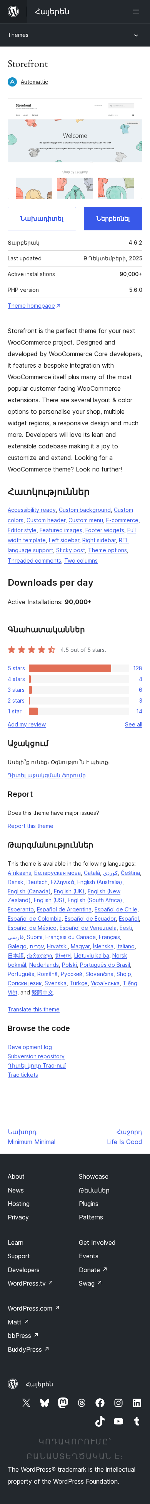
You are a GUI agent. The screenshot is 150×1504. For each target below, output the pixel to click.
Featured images (61, 530)
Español (129, 918)
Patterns (91, 1217)
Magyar (80, 946)
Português (21, 974)
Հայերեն (39, 1384)
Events (88, 1256)
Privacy (18, 1217)
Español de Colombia (35, 918)
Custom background (85, 509)
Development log (30, 1047)
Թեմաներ (94, 1190)
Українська (105, 983)
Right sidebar (99, 540)
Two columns (81, 560)
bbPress (23, 1335)
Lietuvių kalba (91, 955)
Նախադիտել (41, 218)
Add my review (27, 724)
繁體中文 (42, 992)
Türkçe (79, 983)
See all (133, 724)
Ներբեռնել (113, 218)
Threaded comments (34, 560)
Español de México (32, 927)
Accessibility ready (32, 509)
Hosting (19, 1204)
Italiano (126, 946)
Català (92, 872)
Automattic (34, 81)
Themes (18, 35)
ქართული (39, 955)
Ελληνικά (62, 882)
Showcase (93, 1176)
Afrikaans (19, 872)
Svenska (56, 983)
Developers (24, 1270)
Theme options (107, 550)
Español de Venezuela (88, 927)
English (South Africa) (95, 900)
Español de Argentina (64, 909)
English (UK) (69, 891)
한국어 (63, 955)
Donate (93, 1270)
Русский (71, 974)
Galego (17, 946)
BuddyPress (29, 1349)
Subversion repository (36, 1056)
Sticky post (70, 550)
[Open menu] (137, 11)
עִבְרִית (37, 946)
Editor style (22, 530)
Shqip (124, 974)
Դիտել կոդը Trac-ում (37, 1065)
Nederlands (44, 964)
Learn (15, 1242)
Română (47, 974)
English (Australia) (99, 882)
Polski (69, 964)
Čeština (130, 872)
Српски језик (25, 983)
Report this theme (30, 826)
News (16, 1190)
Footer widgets (104, 530)
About (16, 1176)
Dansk (15, 882)
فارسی (16, 937)
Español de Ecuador (90, 918)
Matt (18, 1322)
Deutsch (37, 882)
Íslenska (103, 946)
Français (109, 937)
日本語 (16, 955)
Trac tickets (23, 1074)
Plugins (88, 1204)
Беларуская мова (57, 872)
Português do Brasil (105, 964)
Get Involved (97, 1242)
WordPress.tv (30, 1283)
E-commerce (122, 520)
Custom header (46, 520)
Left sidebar (64, 540)
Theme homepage (31, 305)
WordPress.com (34, 1308)
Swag (90, 1283)
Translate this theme (34, 1009)
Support (19, 1256)
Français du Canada (70, 937)
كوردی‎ (110, 872)
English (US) (49, 900)
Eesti (126, 927)
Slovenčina (99, 974)
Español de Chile (116, 909)
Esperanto (21, 909)
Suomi (34, 937)
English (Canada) (29, 891)
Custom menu (85, 520)
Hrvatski (57, 946)
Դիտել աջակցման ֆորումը (47, 775)
